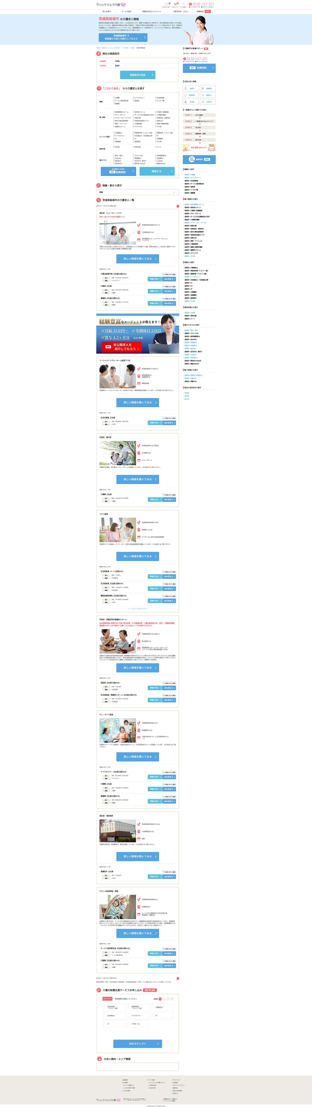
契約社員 (137, 147)
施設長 (136, 101)
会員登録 (125, 1080)
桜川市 (187, 399)
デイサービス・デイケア (123, 118)
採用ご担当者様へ (178, 1090)
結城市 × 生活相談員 (191, 181)
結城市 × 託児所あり (191, 358)
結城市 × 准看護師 (190, 295)
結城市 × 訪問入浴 (190, 238)
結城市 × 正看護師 (190, 292)
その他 (159, 127)
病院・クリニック (121, 124)
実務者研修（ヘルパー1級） (143, 133)
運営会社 (175, 1088)
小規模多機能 (161, 115)
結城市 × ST (188, 289)
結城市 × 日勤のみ (190, 378)
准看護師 (118, 142)
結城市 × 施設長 (190, 187)
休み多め (118, 158)
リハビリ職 (160, 101)
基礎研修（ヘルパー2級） (165, 133)
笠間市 (187, 393)
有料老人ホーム (139, 112)
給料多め (118, 161)
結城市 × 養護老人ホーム (193, 250)
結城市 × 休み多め (190, 339)
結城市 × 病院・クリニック (193, 241)
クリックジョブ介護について (157, 1082)
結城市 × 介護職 (190, 175)
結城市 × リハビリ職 (191, 190)
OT (116, 139)
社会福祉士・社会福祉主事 (143, 136)
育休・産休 (118, 156)
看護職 (117, 104)
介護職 (117, 98)
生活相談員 (160, 98)
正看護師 (160, 139)
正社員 (117, 147)
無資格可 (137, 142)
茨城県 (132, 48)
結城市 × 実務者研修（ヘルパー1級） (197, 271)
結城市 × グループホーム (193, 214)
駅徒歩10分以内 (139, 164)
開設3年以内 (161, 164)
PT (158, 136)
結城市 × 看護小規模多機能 (193, 247)
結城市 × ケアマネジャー (193, 178)
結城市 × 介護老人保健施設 (193, 210)
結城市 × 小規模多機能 (192, 220)
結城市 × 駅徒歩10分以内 (193, 361)
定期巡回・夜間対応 (163, 118)
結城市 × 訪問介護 (190, 226)
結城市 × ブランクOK (191, 333)
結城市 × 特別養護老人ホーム (194, 204)
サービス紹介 (127, 11)
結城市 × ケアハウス (191, 253)
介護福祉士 (118, 133)
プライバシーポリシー (179, 1085)
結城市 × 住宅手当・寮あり (193, 352)
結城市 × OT (189, 286)
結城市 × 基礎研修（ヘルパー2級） (196, 274)
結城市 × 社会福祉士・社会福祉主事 (196, 280)
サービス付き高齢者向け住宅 (144, 115)
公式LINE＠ (152, 1088)
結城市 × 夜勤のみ (190, 381)
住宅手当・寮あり (140, 161)
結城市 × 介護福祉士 (191, 268)
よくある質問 (126, 1090)
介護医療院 (138, 124)
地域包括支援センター (141, 121)
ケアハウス (138, 127)
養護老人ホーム (120, 127)
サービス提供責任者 (121, 101)
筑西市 (187, 396)
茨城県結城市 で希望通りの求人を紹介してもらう (121, 37)
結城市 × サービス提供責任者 (194, 184)
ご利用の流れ (152, 1085)
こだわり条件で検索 (129, 1088)
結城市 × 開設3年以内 (192, 364)
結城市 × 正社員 (190, 313)
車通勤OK (137, 158)
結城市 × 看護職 (190, 193)
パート (159, 147)
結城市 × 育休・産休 (191, 330)
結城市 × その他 (190, 256)
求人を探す (106, 11)
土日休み (160, 161)
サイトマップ (176, 1080)
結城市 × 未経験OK (191, 345)
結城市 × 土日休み (190, 355)
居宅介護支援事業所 (121, 121)
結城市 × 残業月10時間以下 (194, 375)
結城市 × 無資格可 (190, 298)
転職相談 (203, 11)
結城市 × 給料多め (190, 349)
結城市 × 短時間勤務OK (192, 336)
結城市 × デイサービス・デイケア (196, 223)
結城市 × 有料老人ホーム (193, 207)
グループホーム (120, 115)
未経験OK (160, 158)
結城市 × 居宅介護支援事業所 (194, 232)
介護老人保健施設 (163, 112)
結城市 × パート (190, 319)
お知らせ (175, 1093)
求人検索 (125, 1082)
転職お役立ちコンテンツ (151, 11)
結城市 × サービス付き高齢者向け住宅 (197, 217)
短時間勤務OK (161, 156)
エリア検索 (125, 48)
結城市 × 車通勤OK (191, 342)
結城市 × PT (188, 283)
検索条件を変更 (137, 75)
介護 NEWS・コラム (180, 11)
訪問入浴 (160, 121)
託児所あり (118, 164)
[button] (119, 1049)
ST (135, 139)
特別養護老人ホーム (121, 112)
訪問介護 (137, 118)
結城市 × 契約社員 (190, 316)
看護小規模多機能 (163, 124)
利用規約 (175, 1082)
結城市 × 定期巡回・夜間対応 (194, 229)
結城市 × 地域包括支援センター (195, 235)
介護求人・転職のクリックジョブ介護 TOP (108, 48)
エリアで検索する (129, 1085)
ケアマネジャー (139, 98)
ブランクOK (138, 156)
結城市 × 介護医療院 (191, 244)
